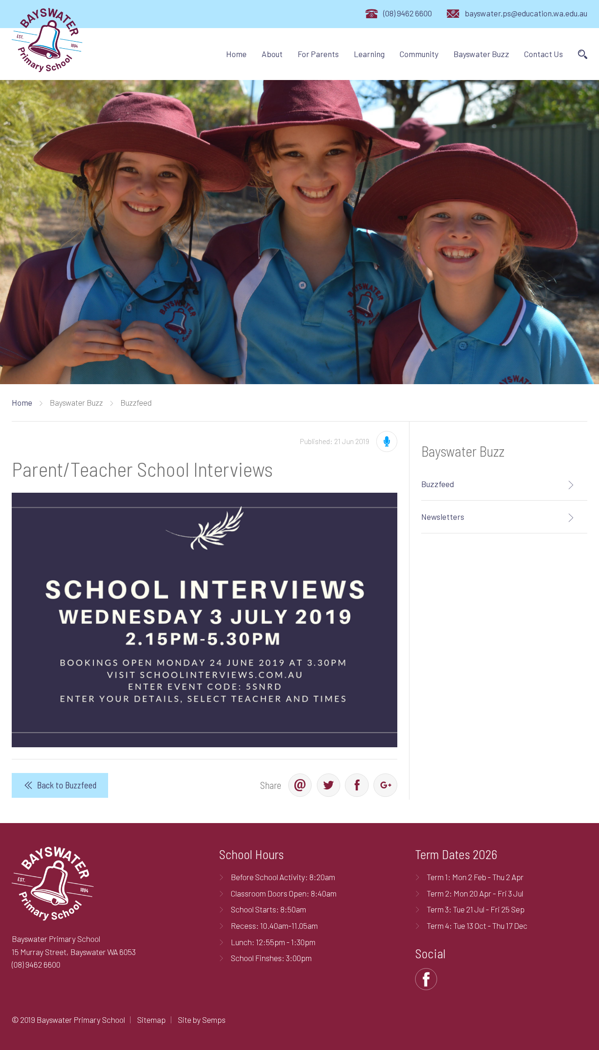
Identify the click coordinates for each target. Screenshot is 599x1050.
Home (236, 53)
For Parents (318, 53)
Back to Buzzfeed (66, 785)
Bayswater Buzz (481, 53)
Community (419, 53)
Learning (369, 53)
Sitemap (151, 1019)
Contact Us (543, 53)
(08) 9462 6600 (407, 13)
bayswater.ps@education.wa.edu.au (526, 13)
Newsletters (442, 516)
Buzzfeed (437, 484)
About (272, 53)
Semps (214, 1019)
